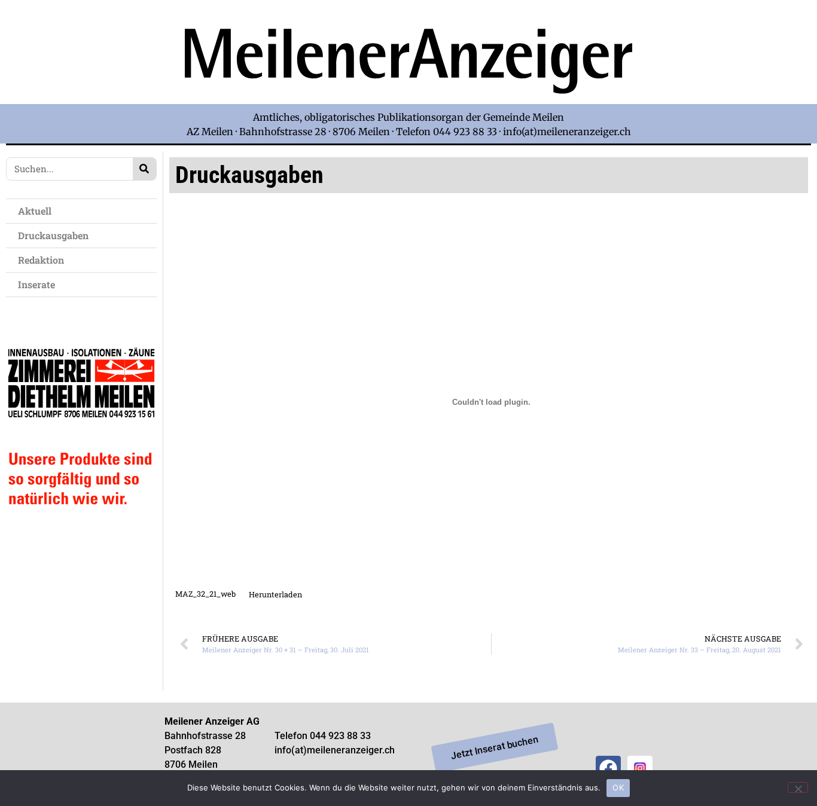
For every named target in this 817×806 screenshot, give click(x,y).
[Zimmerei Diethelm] (81, 530)
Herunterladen (275, 594)
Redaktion (41, 260)
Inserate (36, 284)
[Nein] (798, 787)
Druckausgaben (53, 235)
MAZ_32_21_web (205, 594)
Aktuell (34, 210)
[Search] (144, 169)
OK (618, 787)
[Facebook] (608, 768)
